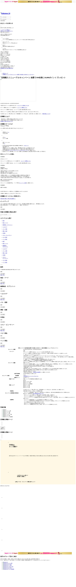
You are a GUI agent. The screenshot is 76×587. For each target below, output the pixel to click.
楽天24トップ (5, 73)
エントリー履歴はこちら (22, 107)
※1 (8, 132)
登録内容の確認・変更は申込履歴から (8, 198)
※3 (4, 143)
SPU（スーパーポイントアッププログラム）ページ (18, 150)
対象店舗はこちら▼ (46, 113)
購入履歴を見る (10, 68)
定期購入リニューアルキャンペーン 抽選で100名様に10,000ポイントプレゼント (18, 74)
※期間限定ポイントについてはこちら (30, 376)
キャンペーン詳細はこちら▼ (23, 105)
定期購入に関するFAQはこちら (6, 121)
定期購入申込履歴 (36, 372)
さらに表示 (3, 209)
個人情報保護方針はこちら (38, 393)
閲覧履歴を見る (3, 68)
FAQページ (26, 145)
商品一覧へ (2, 275)
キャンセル (3, 20)
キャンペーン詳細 (22, 182)
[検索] (0, 18)
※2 (4, 137)
